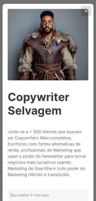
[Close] (86, 11)
